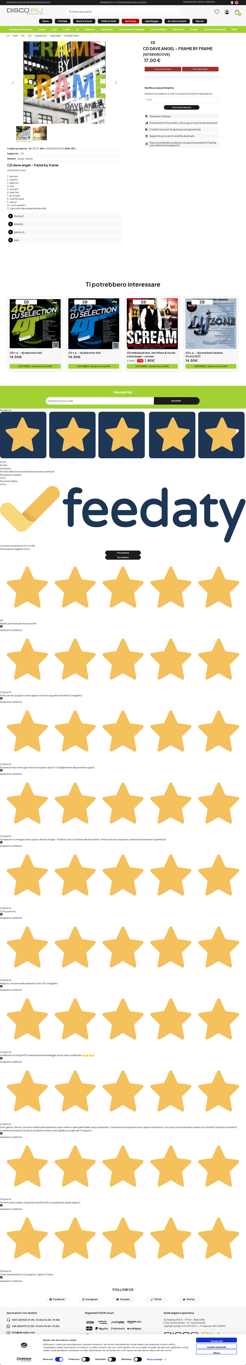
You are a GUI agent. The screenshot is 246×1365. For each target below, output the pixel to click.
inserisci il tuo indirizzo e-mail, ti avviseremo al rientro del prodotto (178, 93)
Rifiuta (216, 1353)
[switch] (86, 1359)
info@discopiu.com (23, 1332)
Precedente (123, 553)
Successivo (123, 557)
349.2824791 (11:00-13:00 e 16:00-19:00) (36, 1326)
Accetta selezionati (216, 1347)
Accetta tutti (217, 1341)
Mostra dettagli (154, 1359)
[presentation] (13, 82)
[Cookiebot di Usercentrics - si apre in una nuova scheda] (24, 1359)
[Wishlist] (217, 12)
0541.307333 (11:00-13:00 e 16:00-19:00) (36, 1319)
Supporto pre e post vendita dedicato (172, 136)
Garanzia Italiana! (160, 116)
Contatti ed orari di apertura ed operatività (175, 129)
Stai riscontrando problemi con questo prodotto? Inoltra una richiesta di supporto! (182, 144)
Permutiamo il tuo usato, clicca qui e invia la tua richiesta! (183, 122)
